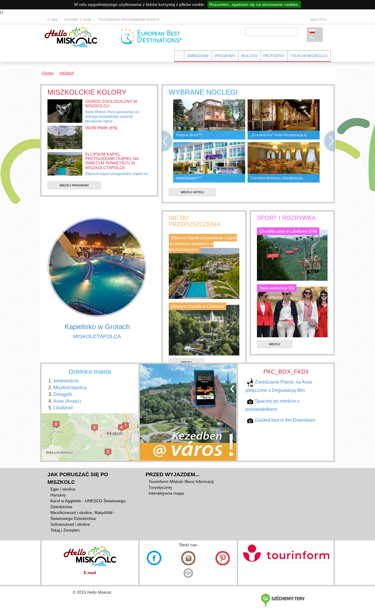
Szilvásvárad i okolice (70, 524)
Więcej (274, 344)
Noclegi (249, 56)
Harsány (58, 495)
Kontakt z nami (77, 19)
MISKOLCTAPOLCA (97, 336)
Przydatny (273, 56)
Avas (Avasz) (67, 401)
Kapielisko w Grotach (97, 327)
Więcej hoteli (192, 192)
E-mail (90, 572)
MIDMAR (67, 73)
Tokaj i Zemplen (65, 530)
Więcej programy (74, 185)
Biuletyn (318, 19)
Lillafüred (63, 407)
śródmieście (66, 380)
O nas (52, 19)
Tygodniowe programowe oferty (128, 19)
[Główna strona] (71, 37)
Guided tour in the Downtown (285, 420)
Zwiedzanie (198, 56)
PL (312, 37)
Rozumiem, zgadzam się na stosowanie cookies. (254, 4)
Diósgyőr (62, 394)
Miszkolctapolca (70, 387)
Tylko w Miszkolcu (309, 56)
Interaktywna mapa (166, 493)
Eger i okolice (62, 489)
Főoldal (48, 73)
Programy (225, 56)
